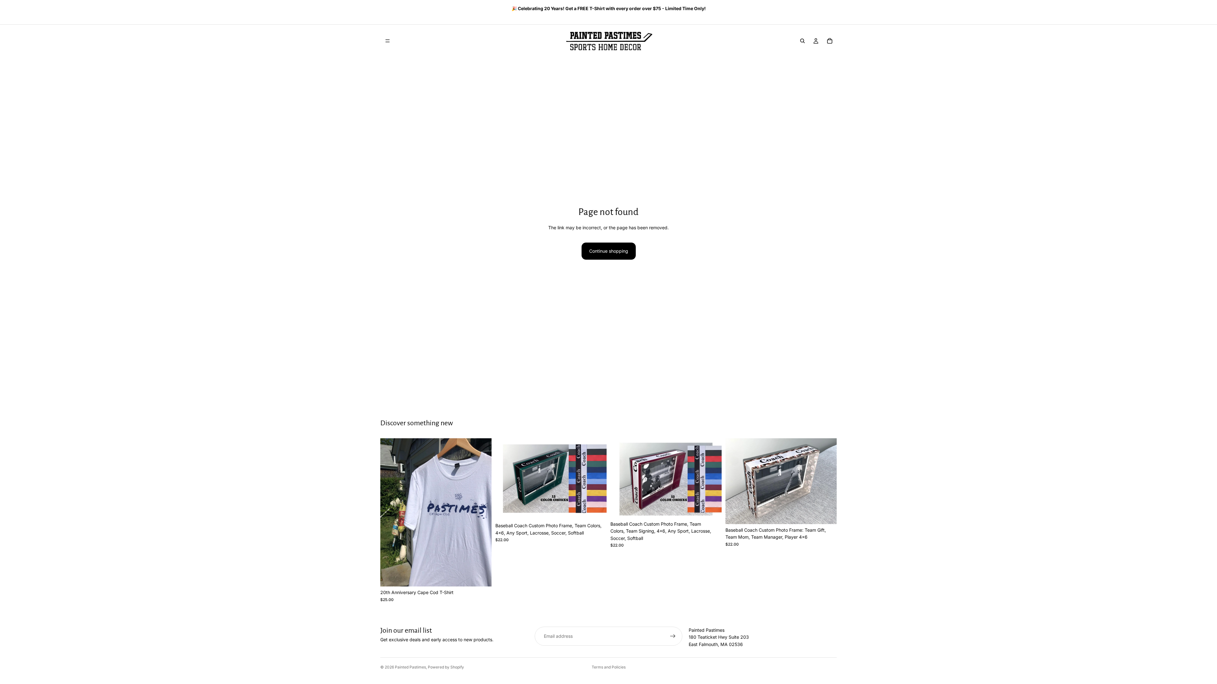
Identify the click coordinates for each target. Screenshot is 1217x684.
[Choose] (481, 576)
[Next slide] (830, 9)
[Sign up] (672, 636)
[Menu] (387, 41)
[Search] (802, 41)
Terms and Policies (609, 667)
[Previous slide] (383, 9)
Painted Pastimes (410, 667)
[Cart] (830, 41)
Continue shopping (608, 251)
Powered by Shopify (446, 667)
